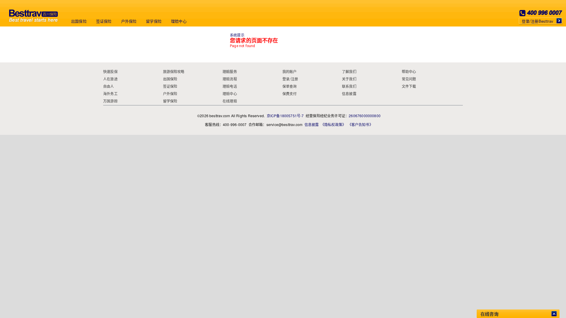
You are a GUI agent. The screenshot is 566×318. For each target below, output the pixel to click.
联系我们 (349, 87)
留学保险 (154, 21)
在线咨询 (489, 314)
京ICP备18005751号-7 (285, 115)
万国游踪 (110, 101)
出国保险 (79, 21)
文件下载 (409, 87)
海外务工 (110, 94)
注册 (294, 79)
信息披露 (349, 94)
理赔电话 (230, 87)
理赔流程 (230, 79)
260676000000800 (365, 115)
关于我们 (349, 79)
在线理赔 (230, 101)
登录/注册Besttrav (537, 21)
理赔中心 (179, 21)
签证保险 (104, 21)
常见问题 (409, 79)
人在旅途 (110, 79)
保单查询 (289, 87)
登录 (285, 79)
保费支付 (289, 94)
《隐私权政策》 (333, 124)
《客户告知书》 (360, 124)
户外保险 (129, 21)
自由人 (108, 87)
